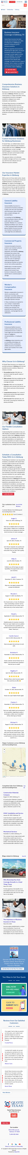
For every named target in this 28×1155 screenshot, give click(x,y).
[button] (20, 766)
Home (3, 9)
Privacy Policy (19, 1146)
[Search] (25, 5)
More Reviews (6, 1092)
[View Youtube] (19, 1144)
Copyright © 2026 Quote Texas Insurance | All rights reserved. (15, 1149)
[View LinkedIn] (16, 1144)
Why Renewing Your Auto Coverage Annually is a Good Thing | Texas (12, 882)
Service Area (10, 9)
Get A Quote (13, 1)
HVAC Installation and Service (13, 813)
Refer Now (5, 1123)
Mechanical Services (10, 831)
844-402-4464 (19, 1)
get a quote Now (12, 72)
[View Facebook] (8, 1144)
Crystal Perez (9, 1043)
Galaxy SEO (16, 1151)
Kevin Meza (8, 1086)
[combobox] (12, 5)
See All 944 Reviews (19, 505)
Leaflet (4, 776)
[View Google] (12, 1144)
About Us (7, 1146)
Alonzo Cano (8, 1063)
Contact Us (13, 1146)
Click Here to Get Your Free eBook (13, 968)
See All (25, 786)
